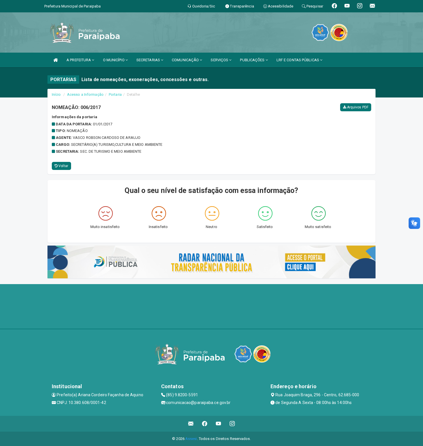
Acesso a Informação (85, 94)
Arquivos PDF (357, 107)
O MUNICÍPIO (114, 60)
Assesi (191, 439)
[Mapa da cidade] (211, 305)
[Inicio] (55, 60)
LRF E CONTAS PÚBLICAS (298, 60)
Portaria (115, 94)
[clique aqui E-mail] (191, 424)
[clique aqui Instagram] (232, 424)
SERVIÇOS (220, 60)
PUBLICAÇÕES (252, 60)
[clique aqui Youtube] (219, 424)
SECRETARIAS (148, 60)
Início (56, 94)
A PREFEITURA (79, 60)
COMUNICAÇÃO (186, 60)
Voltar (63, 166)
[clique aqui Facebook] (205, 424)
